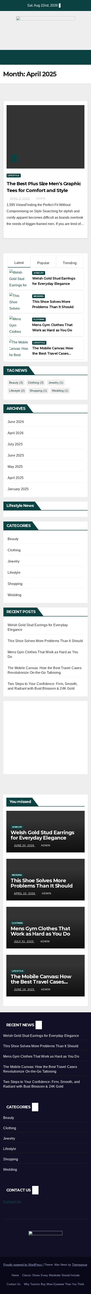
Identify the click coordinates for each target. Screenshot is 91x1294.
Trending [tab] (70, 263)
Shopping (38, 390)
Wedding (38, 296)
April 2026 (15, 433)
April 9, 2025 (20, 198)
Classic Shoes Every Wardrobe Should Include (51, 1275)
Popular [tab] (43, 263)
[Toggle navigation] (83, 57)
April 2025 (15, 478)
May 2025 (15, 466)
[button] (74, 57)
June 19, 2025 (24, 989)
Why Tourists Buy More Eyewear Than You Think (54, 1284)
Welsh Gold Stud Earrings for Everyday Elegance (42, 835)
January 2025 (18, 489)
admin (41, 198)
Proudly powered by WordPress (23, 1264)
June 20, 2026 (24, 845)
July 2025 (15, 444)
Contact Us (12, 1201)
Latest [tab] (19, 263)
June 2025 (16, 455)
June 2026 (16, 422)
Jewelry (38, 273)
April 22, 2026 (25, 893)
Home (15, 1275)
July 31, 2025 (24, 941)
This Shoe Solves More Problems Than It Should (45, 641)
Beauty (16, 382)
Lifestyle (13, 175)
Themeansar (79, 1264)
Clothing (38, 319)
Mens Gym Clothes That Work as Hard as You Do (40, 931)
